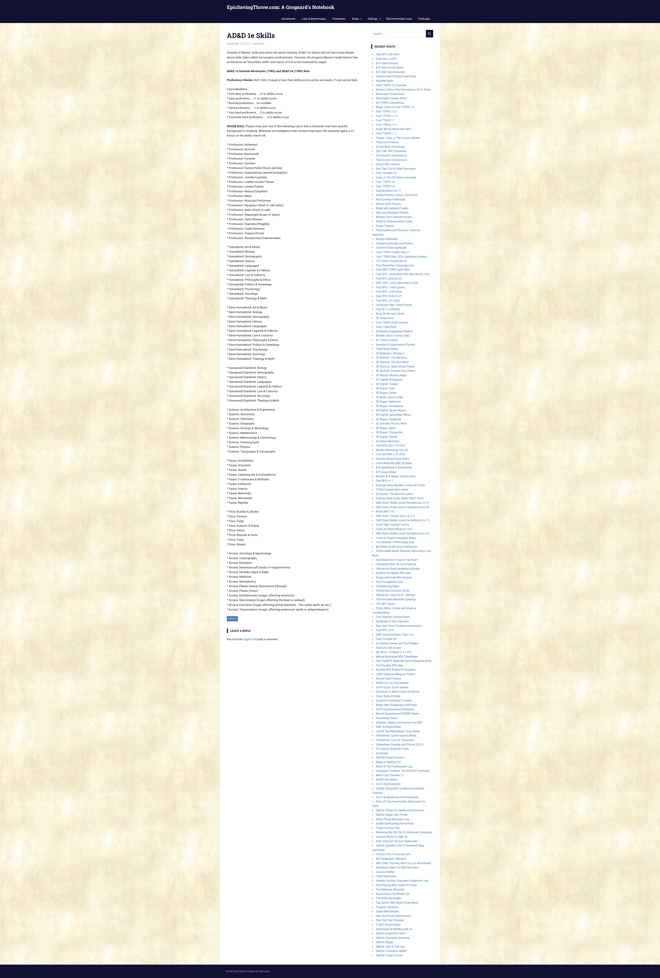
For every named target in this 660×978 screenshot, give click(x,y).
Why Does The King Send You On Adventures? (404, 863)
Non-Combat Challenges (390, 199)
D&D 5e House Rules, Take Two (395, 634)
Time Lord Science (387, 142)
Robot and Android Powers (392, 208)
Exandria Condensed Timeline (394, 700)
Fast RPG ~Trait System (390, 287)
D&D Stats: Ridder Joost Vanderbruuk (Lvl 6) (403, 533)
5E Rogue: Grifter (386, 392)
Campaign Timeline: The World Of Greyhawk (403, 770)
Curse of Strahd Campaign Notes (396, 538)
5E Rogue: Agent (386, 428)
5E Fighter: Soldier (387, 384)
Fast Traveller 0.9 (386, 173)
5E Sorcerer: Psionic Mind (391, 423)
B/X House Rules (386, 472)
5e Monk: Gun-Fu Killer (389, 397)
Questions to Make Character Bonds (397, 691)
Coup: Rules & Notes (388, 696)
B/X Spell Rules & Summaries (394, 467)
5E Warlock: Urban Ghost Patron (395, 366)
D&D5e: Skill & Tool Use (390, 946)
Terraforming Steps (387, 586)
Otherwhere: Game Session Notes (396, 735)
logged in (248, 639)
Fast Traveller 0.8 (386, 639)
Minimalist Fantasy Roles (391, 98)
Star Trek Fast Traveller (390, 920)
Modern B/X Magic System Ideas (396, 476)
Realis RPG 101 (385, 511)
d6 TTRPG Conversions (390, 102)
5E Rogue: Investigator (389, 406)
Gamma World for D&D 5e (391, 836)
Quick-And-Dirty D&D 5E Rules (394, 463)
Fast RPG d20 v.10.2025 (390, 445)
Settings (373, 18)
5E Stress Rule (384, 318)
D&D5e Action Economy (390, 757)
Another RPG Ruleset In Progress (395, 669)
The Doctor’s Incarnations (391, 155)
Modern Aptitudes (386, 239)
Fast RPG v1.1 (384, 480)
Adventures (288, 18)
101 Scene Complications (391, 261)
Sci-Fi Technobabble (388, 784)
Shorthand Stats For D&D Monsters (397, 867)
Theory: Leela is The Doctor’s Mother (398, 138)
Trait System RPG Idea (389, 665)
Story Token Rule (386, 327)
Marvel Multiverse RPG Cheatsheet (397, 656)
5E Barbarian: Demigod (390, 353)
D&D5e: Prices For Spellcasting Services (400, 810)
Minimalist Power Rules (390, 94)
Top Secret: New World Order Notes (397, 902)
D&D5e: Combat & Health (391, 951)
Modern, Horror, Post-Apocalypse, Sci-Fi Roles (403, 89)
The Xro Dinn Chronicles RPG (393, 854)
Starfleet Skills (384, 80)
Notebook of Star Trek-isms (392, 621)
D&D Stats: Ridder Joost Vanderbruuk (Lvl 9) (403, 502)
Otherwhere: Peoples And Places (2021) (400, 744)
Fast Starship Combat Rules (393, 617)
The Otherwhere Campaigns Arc (395, 265)
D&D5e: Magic (384, 942)
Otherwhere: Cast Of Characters (395, 740)
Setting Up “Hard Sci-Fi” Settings (395, 595)
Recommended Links (399, 18)
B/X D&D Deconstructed (390, 72)
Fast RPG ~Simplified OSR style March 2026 (403, 274)
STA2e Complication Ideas (392, 489)
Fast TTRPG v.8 (385, 186)
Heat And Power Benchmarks (393, 916)
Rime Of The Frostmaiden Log (394, 766)
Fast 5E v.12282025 (388, 309)
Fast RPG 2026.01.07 (389, 296)
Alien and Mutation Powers (392, 212)
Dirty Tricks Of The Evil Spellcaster (396, 841)
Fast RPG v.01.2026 (388, 300)
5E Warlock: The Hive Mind (392, 362)
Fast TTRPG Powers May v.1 (393, 252)
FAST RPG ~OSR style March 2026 (397, 283)
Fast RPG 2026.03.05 (389, 278)
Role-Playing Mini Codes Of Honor (396, 885)
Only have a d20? (386, 58)
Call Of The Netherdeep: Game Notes (398, 731)
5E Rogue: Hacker (386, 436)
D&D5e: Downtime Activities (393, 938)
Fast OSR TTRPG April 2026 (393, 269)
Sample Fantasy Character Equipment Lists (402, 880)
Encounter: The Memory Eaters (394, 494)
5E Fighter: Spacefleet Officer (393, 414)
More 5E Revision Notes (390, 313)
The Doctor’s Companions (391, 160)
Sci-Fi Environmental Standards (395, 709)
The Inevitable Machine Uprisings (396, 599)
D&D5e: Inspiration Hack (390, 933)
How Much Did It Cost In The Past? (397, 560)
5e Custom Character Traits (392, 748)
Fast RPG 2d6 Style (387, 54)
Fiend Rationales (386, 876)
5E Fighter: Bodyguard (389, 379)
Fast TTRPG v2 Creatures (391, 85)
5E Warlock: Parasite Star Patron (395, 370)
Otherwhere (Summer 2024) (392, 590)
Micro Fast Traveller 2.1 (390, 775)
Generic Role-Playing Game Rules (396, 76)
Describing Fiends (387, 718)
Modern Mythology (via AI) (392, 450)
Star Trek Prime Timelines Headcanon (399, 625)
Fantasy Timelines (387, 907)
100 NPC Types (385, 604)
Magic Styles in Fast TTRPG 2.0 (395, 107)
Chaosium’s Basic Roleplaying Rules (398, 568)
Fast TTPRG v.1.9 (386, 116)
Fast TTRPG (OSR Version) (392, 322)
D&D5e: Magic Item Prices (391, 814)
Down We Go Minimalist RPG (393, 129)
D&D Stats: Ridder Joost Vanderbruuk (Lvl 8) (403, 507)
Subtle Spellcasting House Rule (395, 823)
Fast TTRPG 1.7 (385, 120)
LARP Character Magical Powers (395, 674)
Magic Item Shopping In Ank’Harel (396, 704)
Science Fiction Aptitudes (391, 247)
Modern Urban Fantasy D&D (393, 335)
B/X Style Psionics (387, 63)
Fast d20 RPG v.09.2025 (390, 454)
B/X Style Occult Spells (390, 67)
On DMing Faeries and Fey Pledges (397, 643)
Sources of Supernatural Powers (395, 344)
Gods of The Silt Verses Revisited (396, 177)
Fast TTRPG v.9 (385, 182)
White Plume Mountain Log (392, 819)
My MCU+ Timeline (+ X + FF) (393, 652)
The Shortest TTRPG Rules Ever (395, 542)
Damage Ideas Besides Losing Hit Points (400, 485)
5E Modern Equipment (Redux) (394, 331)
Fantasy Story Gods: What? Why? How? (400, 498)
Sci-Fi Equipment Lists (389, 582)
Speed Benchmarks (387, 911)
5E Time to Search (387, 340)
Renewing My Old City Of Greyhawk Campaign (404, 832)
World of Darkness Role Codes (394, 221)
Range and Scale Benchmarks (394, 577)
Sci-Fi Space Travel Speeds (392, 687)
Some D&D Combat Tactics (392, 524)
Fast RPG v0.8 (384, 630)
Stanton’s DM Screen (388, 647)
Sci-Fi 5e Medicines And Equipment (397, 797)
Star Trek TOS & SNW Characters (396, 168)
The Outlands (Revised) (390, 889)
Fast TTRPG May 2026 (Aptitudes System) (401, 256)
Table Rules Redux (387, 349)
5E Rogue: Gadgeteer (388, 419)
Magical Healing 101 (388, 762)
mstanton (258, 43)
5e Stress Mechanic (388, 441)
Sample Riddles (385, 872)
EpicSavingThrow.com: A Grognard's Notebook (280, 7)
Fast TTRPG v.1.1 (386, 133)
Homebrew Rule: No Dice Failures (396, 564)
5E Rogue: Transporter (389, 432)
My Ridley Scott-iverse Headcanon (396, 546)
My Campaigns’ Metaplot (391, 858)
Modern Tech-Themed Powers (394, 217)
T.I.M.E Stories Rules (388, 924)
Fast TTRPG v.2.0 (386, 111)
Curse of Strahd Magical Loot (393, 529)
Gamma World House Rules (392, 458)
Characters (338, 18)
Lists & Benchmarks (314, 18)
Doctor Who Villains (388, 164)
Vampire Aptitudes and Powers (394, 243)
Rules (355, 18)
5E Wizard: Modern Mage (391, 375)
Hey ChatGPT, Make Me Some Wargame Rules (404, 661)
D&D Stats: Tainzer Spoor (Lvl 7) (395, 516)
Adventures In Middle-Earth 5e (394, 929)
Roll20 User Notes (386, 779)
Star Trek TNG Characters (391, 151)
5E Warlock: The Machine (391, 357)
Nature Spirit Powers (388, 204)
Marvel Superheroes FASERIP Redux (397, 713)
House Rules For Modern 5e (392, 894)
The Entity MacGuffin (389, 898)
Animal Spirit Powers (388, 678)
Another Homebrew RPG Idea (393, 573)
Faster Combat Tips (388, 828)
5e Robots (382, 753)
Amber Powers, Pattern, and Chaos (397, 195)
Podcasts (424, 18)
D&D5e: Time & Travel (389, 955)
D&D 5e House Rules (388, 726)
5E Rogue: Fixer (385, 388)
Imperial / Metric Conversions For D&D (399, 722)
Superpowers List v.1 (388, 190)
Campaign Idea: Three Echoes (394, 305)
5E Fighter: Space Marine (391, 410)
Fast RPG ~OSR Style (389, 291)
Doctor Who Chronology (390, 146)
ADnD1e (232, 618)
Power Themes (385, 226)
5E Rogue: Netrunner (388, 401)
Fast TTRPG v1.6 (386, 124)
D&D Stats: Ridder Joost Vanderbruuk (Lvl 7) (403, 520)
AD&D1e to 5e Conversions (392, 683)
